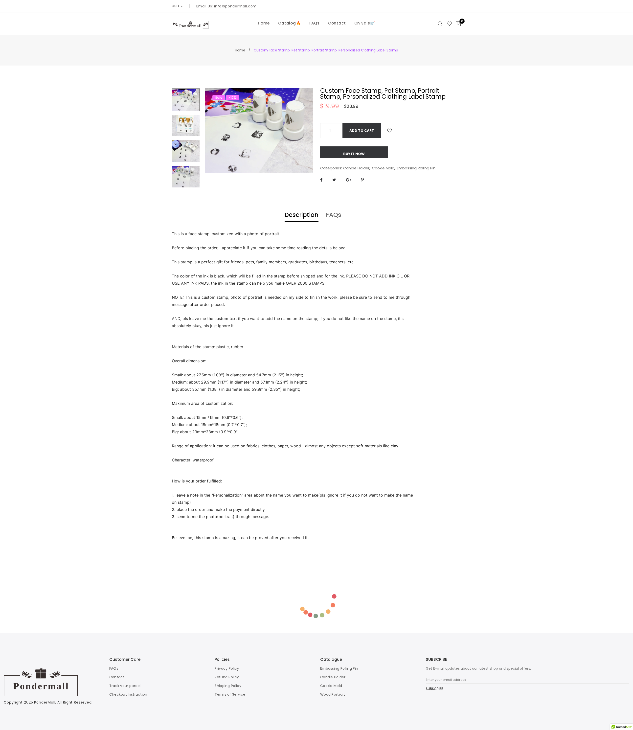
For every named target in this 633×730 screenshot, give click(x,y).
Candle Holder (356, 168)
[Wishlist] (389, 130)
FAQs (314, 23)
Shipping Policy (228, 685)
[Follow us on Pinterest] (362, 180)
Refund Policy (227, 677)
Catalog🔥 (289, 23)
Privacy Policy (227, 668)
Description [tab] (301, 215)
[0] (458, 24)
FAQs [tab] (333, 215)
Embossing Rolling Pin (416, 168)
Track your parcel (125, 685)
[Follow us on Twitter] (334, 180)
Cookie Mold (383, 168)
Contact (337, 23)
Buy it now (354, 153)
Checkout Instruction (128, 694)
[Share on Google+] (348, 180)
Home (264, 23)
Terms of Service (230, 694)
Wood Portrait (332, 694)
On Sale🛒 (364, 23)
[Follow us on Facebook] (321, 180)
